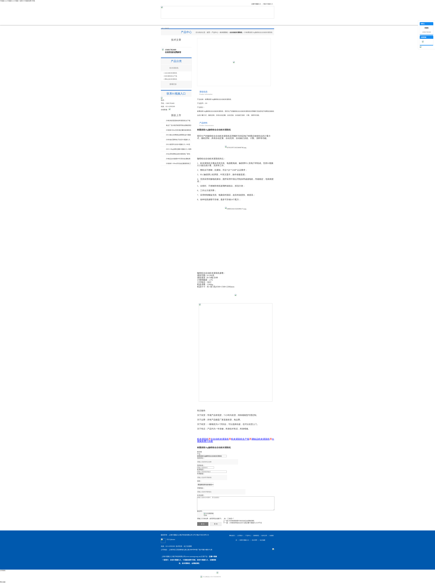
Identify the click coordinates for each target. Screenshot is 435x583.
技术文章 (212, 22)
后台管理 (254, 540)
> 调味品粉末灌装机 (170, 79)
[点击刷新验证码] (209, 514)
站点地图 (262, 540)
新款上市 (176, 115)
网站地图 (2, 582)
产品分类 (176, 61)
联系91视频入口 (248, 22)
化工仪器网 (188, 546)
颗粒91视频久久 (268, 4)
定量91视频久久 (256, 4)
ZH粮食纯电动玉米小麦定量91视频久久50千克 (246, 523)
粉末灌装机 (224, 32)
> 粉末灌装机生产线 (170, 76)
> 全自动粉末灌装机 (170, 73)
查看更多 (173, 84)
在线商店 (223, 22)
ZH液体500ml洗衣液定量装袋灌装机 (178, 130)
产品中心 (189, 22)
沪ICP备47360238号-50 (201, 535)
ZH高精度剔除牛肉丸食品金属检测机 (241, 521)
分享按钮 (2, 570)
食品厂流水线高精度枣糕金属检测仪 (178, 125)
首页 (208, 32)
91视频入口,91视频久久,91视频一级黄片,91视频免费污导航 (17, 1)
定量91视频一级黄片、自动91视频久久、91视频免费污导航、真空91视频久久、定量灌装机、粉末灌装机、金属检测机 (189, 560)
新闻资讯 (200, 22)
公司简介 (178, 22)
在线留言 (234, 22)
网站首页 (166, 22)
